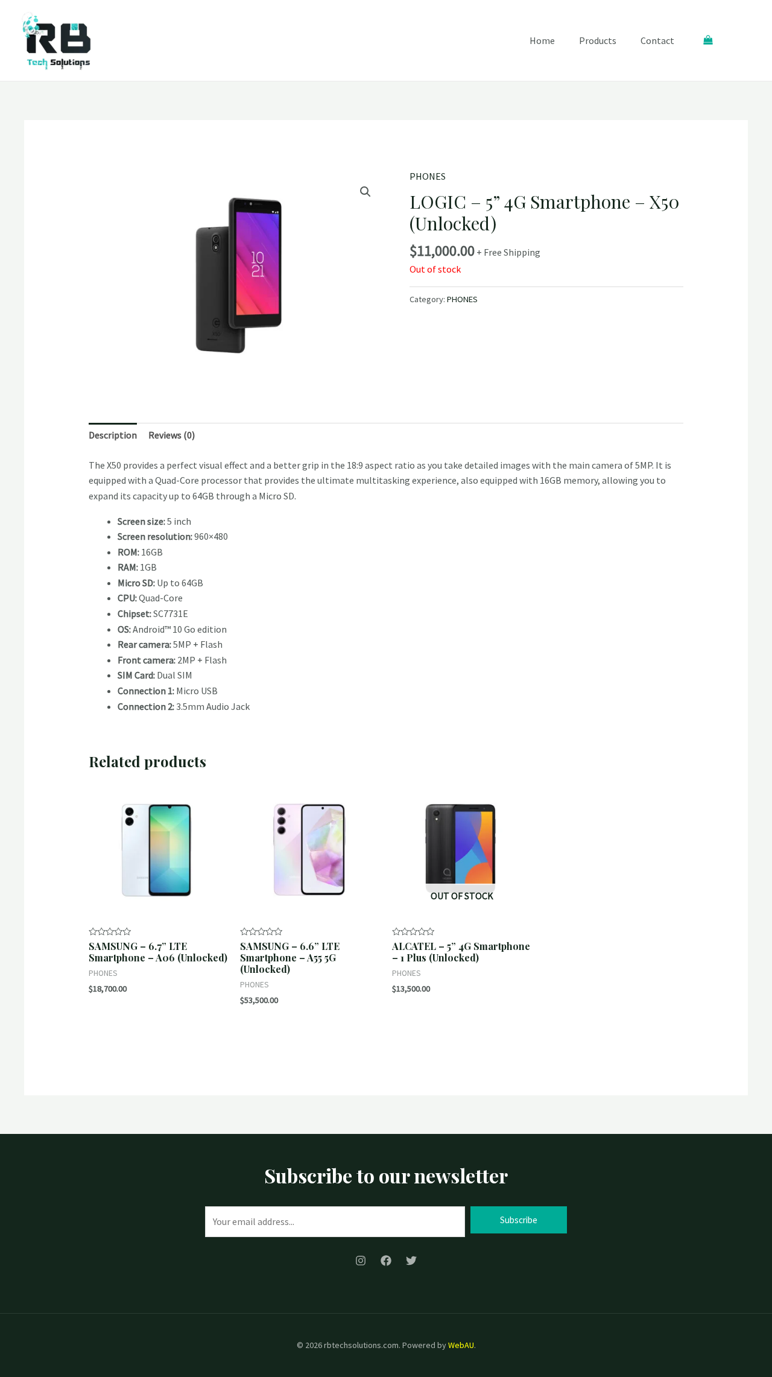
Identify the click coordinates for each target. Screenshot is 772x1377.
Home (542, 40)
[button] (365, 192)
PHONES (428, 176)
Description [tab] (113, 435)
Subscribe (518, 1220)
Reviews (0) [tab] (171, 435)
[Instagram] (360, 1260)
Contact (657, 40)
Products (597, 40)
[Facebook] (386, 1260)
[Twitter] (411, 1260)
